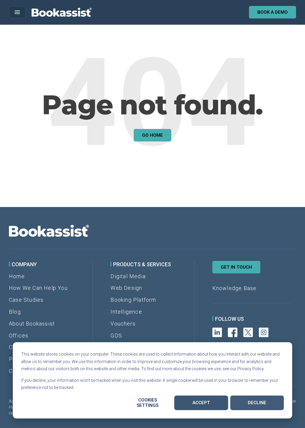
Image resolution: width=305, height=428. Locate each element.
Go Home (152, 135)
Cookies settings (147, 402)
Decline (257, 402)
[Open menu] (17, 12)
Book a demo (272, 12)
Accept (201, 402)
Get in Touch (236, 267)
